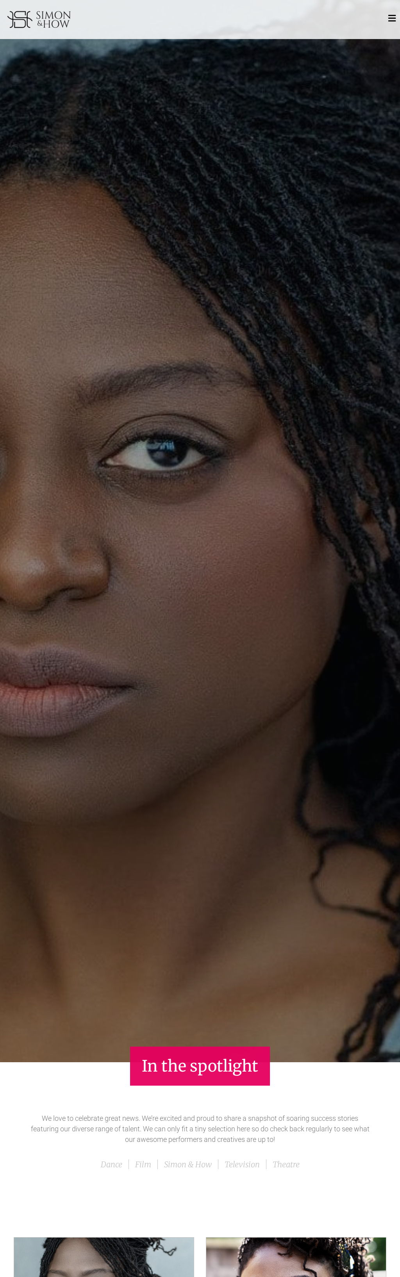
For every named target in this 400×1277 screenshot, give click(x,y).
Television (242, 1164)
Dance (111, 1164)
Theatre (286, 1164)
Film (143, 1164)
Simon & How (188, 1164)
